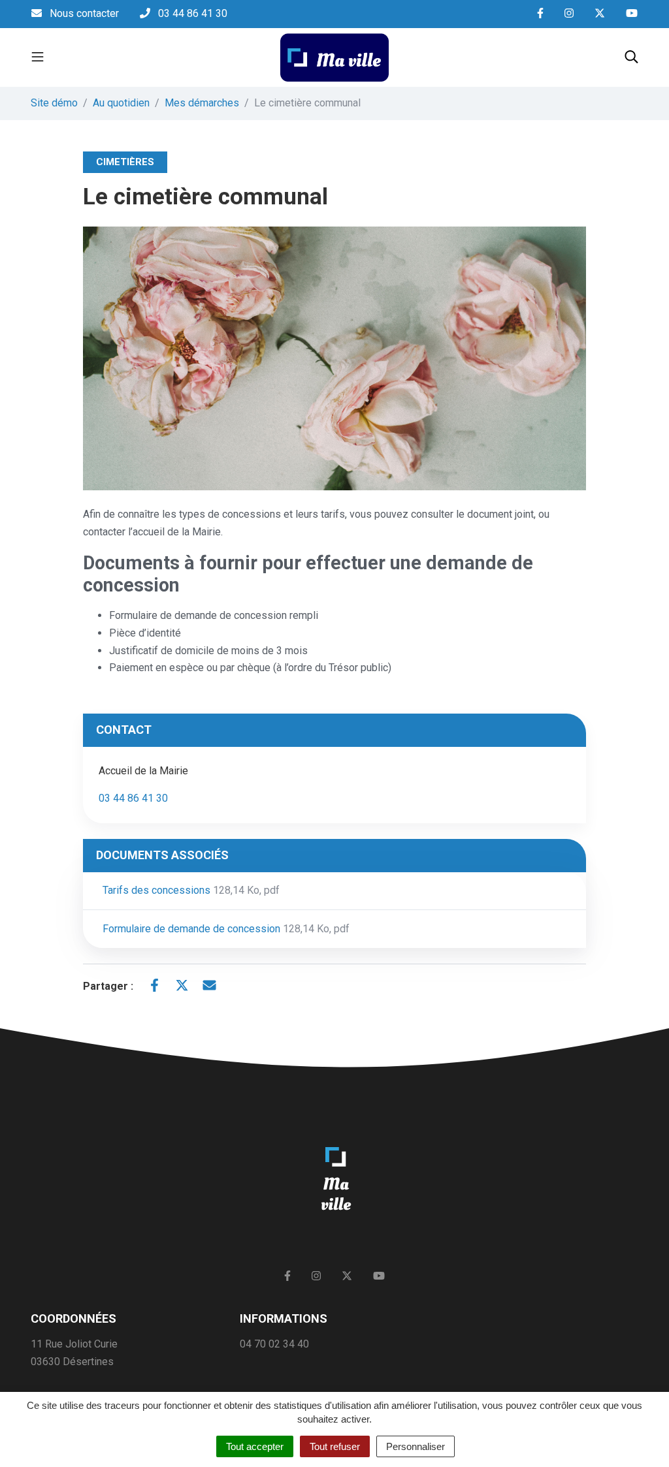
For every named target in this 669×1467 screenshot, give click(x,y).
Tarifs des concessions (191, 890)
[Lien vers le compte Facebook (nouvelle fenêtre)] (540, 14)
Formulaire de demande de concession (226, 929)
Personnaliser (415, 1446)
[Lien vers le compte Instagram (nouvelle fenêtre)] (569, 14)
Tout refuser (335, 1446)
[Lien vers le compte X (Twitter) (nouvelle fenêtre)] (599, 14)
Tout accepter (255, 1446)
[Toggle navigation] (37, 57)
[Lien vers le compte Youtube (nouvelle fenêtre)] (631, 14)
